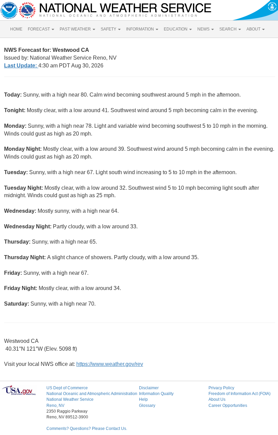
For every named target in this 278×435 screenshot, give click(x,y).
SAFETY (109, 29)
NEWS (204, 29)
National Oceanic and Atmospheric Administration (91, 393)
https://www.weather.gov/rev (109, 364)
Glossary (147, 405)
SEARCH (228, 29)
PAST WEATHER (76, 29)
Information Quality (156, 393)
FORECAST (39, 29)
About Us (217, 399)
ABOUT (253, 29)
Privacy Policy (221, 388)
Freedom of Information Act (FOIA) (240, 393)
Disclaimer (149, 388)
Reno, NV (55, 405)
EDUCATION (176, 29)
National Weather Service (70, 399)
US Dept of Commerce (67, 388)
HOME (16, 29)
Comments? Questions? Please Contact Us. (86, 428)
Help (143, 399)
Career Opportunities (228, 405)
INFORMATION (140, 29)
